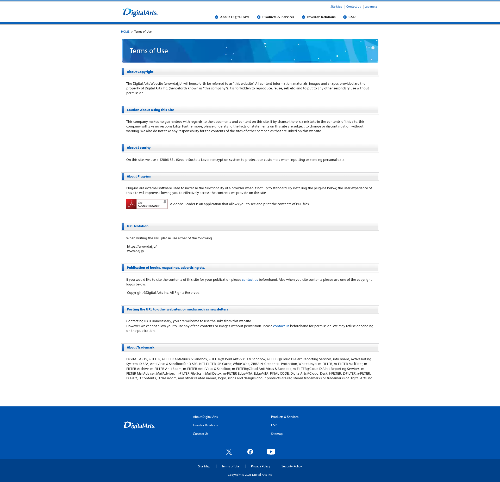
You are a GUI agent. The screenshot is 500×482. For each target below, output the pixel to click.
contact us (250, 279)
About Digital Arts (234, 17)
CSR (352, 17)
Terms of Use (231, 466)
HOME (125, 31)
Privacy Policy (260, 466)
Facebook (250, 451)
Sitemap (277, 433)
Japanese (371, 6)
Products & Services (278, 17)
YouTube (271, 451)
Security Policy (292, 466)
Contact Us (353, 6)
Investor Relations (321, 17)
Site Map (336, 6)
